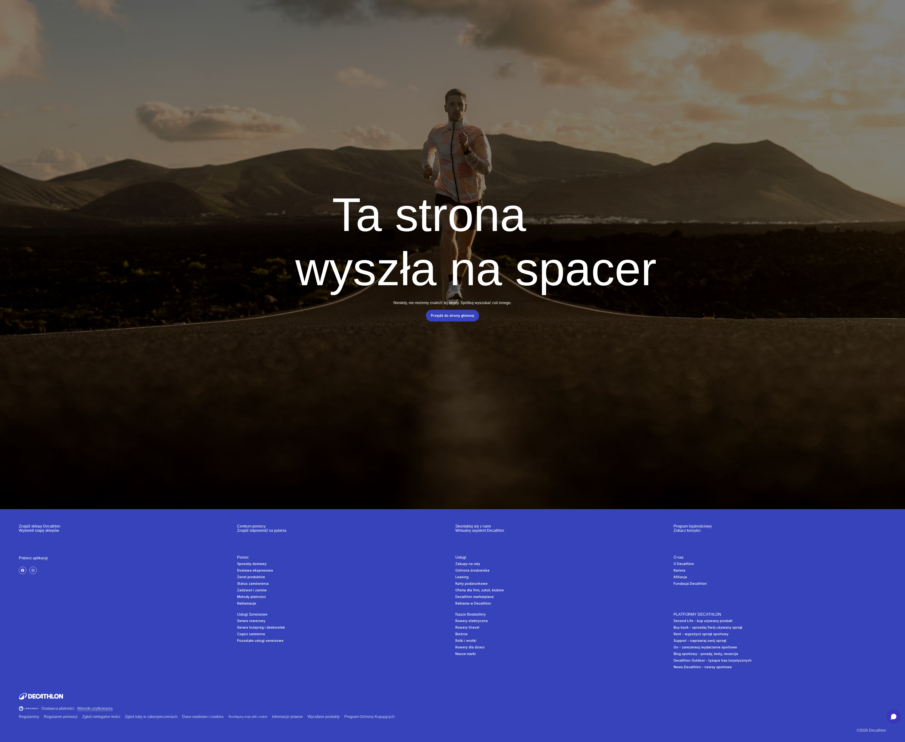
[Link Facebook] (22, 570)
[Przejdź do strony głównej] (41, 696)
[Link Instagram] (33, 570)
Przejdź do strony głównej (452, 315)
